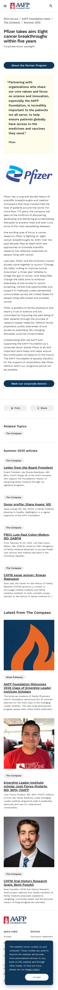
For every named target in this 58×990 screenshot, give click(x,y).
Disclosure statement (41, 936)
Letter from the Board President (28, 467)
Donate (7, 936)
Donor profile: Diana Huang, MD (27, 504)
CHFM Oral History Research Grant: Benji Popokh (25, 882)
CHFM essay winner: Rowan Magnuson (25, 577)
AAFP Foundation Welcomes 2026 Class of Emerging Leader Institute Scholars (27, 687)
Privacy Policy (32, 969)
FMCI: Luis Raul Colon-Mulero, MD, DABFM (27, 536)
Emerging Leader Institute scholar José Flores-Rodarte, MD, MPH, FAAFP (26, 786)
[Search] (50, 5)
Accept (37, 977)
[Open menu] (5, 5)
